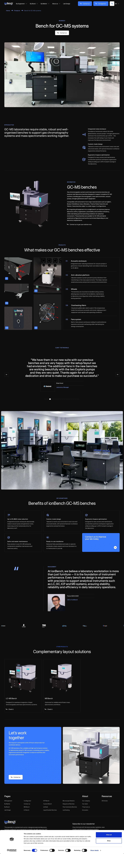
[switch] (52, 850)
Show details (94, 850)
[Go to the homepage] (10, 822)
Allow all (109, 834)
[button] (45, 399)
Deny (108, 840)
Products (17, 10)
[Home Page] (8, 3)
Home (8, 10)
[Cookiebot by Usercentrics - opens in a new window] (12, 850)
